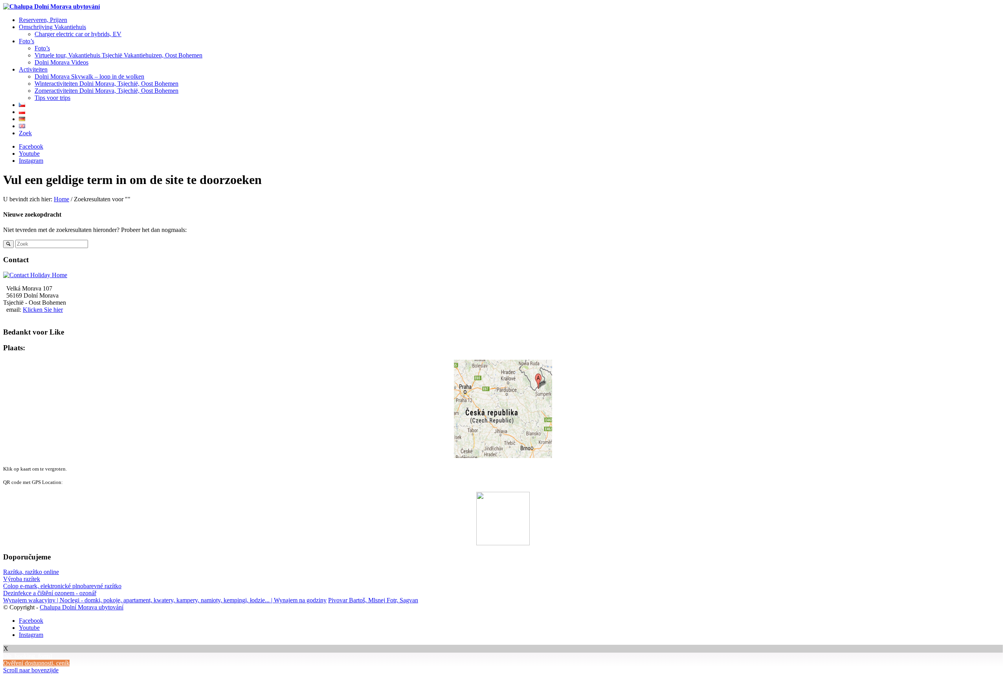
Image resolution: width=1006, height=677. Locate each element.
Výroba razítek (21, 579)
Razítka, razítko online (31, 571)
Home (61, 199)
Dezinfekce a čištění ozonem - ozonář (49, 593)
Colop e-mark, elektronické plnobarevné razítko (62, 586)
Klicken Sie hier (43, 309)
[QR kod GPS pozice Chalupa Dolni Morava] (503, 409)
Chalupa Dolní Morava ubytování (81, 607)
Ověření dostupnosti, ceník (36, 663)
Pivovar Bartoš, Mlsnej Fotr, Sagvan (373, 600)
